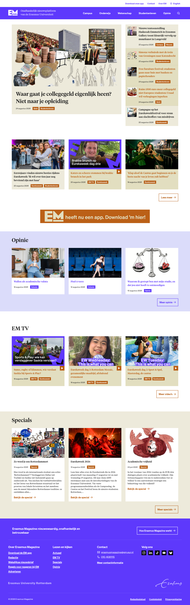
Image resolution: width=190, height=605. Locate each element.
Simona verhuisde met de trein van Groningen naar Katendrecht (157, 54)
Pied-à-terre (77, 281)
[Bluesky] (170, 552)
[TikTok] (157, 552)
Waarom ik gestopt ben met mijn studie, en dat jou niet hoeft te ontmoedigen (151, 283)
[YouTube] (164, 552)
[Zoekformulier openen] (178, 13)
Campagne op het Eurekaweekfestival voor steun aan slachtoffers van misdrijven (156, 113)
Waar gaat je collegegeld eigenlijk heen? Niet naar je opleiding (63, 97)
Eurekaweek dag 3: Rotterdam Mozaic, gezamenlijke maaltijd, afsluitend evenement (92, 373)
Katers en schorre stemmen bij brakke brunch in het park (92, 175)
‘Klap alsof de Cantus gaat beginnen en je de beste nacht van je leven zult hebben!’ (152, 175)
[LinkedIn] (150, 552)
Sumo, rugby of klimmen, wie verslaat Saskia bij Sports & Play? (35, 371)
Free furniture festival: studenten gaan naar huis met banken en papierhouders (157, 72)
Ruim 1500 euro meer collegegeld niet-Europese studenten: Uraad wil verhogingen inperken (157, 93)
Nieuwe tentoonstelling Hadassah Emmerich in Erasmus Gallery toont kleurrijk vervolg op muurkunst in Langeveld (157, 34)
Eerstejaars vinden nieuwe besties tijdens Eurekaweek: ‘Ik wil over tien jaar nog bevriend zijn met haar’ (37, 177)
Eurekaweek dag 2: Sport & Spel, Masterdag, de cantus (145, 371)
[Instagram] (144, 552)
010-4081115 (108, 557)
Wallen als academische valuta (31, 281)
